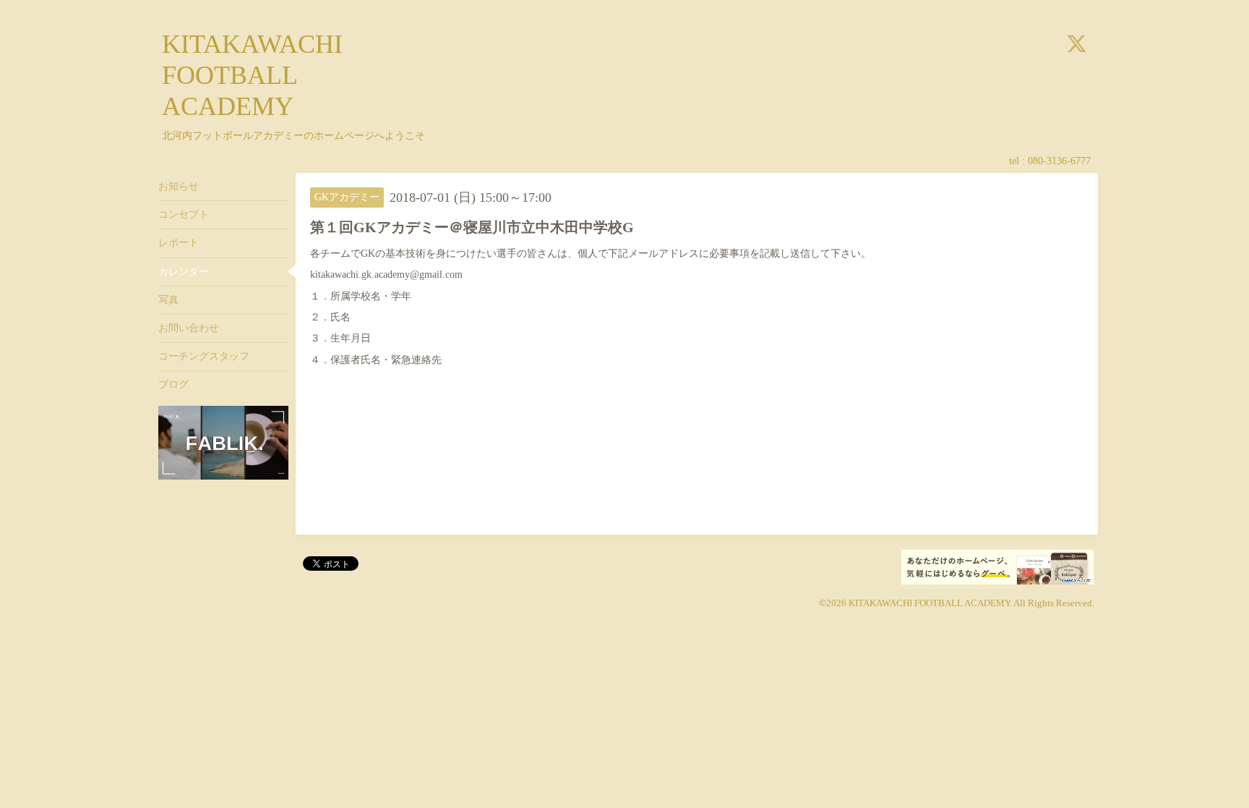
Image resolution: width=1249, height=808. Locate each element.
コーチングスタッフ (203, 356)
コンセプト (183, 214)
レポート (178, 242)
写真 (168, 299)
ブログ (173, 384)
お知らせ (178, 186)
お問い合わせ (188, 328)
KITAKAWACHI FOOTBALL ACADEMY (252, 75)
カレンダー (183, 271)
